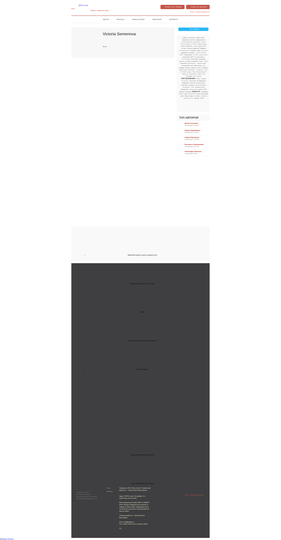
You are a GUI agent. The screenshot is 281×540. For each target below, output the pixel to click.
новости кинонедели (200, 85)
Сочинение (189, 76)
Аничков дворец (142, 369)
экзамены (193, 50)
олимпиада (185, 83)
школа (200, 46)
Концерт (198, 78)
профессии (184, 52)
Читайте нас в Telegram (173, 7)
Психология (198, 65)
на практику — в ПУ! (202, 69)
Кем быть (120, 19)
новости (196, 91)
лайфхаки (203, 48)
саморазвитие (193, 74)
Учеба (202, 98)
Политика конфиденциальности (86, 498)
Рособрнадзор (201, 81)
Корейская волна (202, 44)
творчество (205, 50)
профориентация (199, 87)
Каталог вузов (194, 89)
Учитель (195, 46)
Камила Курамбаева (192, 130)
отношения (204, 91)
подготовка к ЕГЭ (188, 57)
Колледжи (183, 48)
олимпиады (191, 69)
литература (185, 40)
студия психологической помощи (142, 483)
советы (183, 46)
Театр (193, 72)
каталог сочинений (202, 94)
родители (181, 61)
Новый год (204, 96)
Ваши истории (138, 19)
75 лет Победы (186, 59)
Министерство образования (197, 83)
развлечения (191, 93)
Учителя (203, 42)
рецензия (191, 52)
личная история (201, 63)
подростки (185, 74)
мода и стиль (201, 74)
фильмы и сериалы (185, 91)
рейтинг (199, 67)
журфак (181, 68)
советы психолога (201, 52)
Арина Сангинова (191, 123)
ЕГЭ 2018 (193, 44)
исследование (191, 37)
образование (188, 55)
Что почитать (185, 80)
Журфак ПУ (173, 19)
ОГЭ (204, 46)
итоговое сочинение (191, 61)
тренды (193, 68)
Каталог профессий (193, 48)
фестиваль (197, 96)
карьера (199, 76)
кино (185, 94)
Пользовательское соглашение (86, 496)
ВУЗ (205, 89)
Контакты (110, 491)
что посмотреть (199, 57)
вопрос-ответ (200, 37)
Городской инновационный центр (142, 455)
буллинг (181, 93)
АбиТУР (106, 19)
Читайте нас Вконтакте (199, 7)
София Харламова (192, 137)
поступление (188, 78)
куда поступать (203, 54)
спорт (204, 65)
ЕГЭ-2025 (183, 72)
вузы (191, 65)
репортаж (192, 40)
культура (187, 68)
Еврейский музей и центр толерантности (142, 255)
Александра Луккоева (193, 151)
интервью (205, 68)
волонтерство (191, 63)
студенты (191, 85)
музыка (203, 78)
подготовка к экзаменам (198, 59)
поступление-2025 (187, 42)
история (196, 98)
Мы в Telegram (194, 29)
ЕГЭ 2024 (195, 54)
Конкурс (201, 61)
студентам (184, 85)
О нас (109, 488)
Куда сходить (189, 96)
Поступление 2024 (184, 50)
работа (201, 89)
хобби (184, 37)
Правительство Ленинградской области (142, 340)
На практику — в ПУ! (188, 87)
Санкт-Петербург (185, 44)
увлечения (183, 63)
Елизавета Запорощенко (194, 144)
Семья (206, 61)
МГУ (195, 76)
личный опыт (185, 89)
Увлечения (156, 19)
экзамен (189, 72)
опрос (182, 96)
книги (199, 50)
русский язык (196, 42)
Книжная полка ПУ (201, 72)
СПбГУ (181, 54)
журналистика (200, 40)
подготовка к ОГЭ (188, 98)
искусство (193, 81)
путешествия (185, 65)
